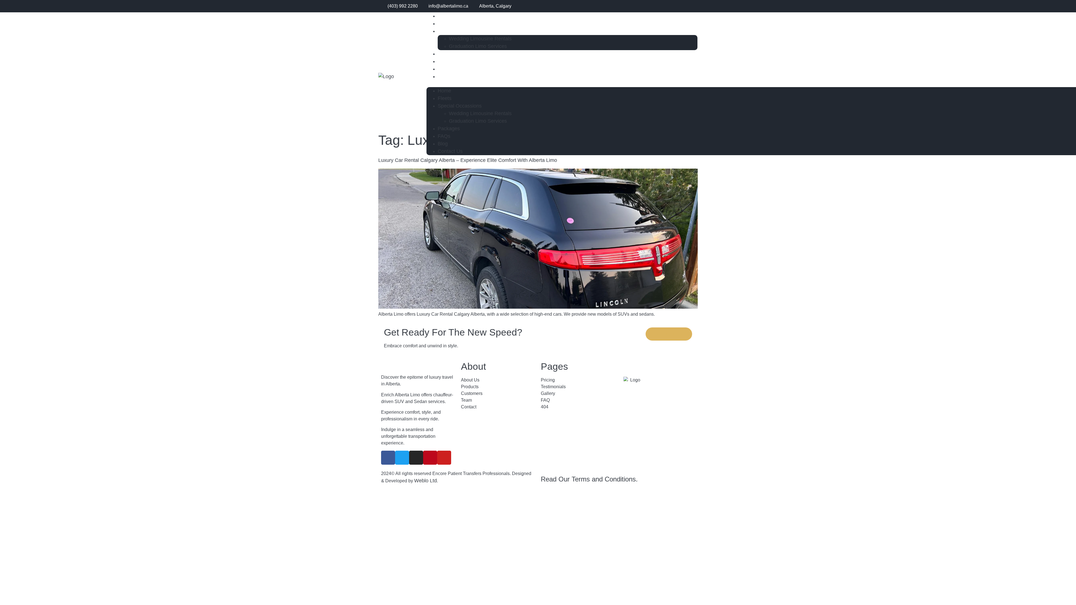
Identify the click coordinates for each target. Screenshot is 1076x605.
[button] (562, 83)
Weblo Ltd (425, 480)
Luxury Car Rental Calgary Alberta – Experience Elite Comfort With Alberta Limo (467, 160)
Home (444, 91)
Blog (443, 143)
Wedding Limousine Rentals (480, 38)
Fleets (444, 98)
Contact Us (450, 76)
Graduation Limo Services (478, 46)
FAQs (444, 136)
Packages (449, 128)
